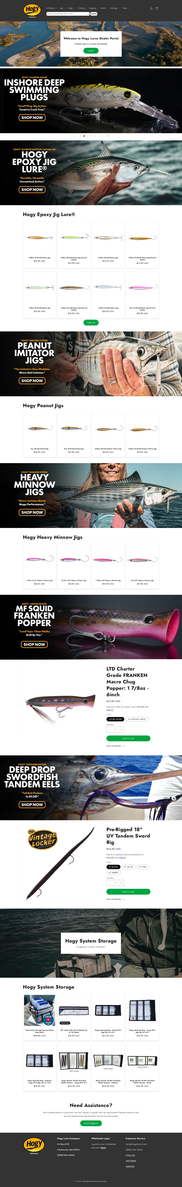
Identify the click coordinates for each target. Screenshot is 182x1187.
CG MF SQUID (115, 719)
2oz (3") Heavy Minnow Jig (142, 580)
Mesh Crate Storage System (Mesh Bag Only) (39, 1031)
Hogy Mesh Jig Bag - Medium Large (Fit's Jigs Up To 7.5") (40, 1082)
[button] (51, 8)
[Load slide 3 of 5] (88, 136)
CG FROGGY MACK (137, 719)
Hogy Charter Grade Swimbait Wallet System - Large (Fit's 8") (74, 1082)
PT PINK (142, 867)
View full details (114, 746)
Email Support (91, 1123)
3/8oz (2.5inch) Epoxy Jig (39, 258)
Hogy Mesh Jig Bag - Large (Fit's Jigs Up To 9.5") (142, 1031)
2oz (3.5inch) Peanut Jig (74, 449)
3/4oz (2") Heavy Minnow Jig (74, 580)
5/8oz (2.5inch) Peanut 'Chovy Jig (142, 449)
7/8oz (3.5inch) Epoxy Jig (39, 308)
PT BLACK (113, 867)
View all (91, 322)
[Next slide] (101, 136)
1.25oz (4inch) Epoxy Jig (108, 308)
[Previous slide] (74, 136)
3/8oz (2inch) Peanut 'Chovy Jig (108, 449)
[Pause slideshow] (107, 136)
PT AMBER (113, 872)
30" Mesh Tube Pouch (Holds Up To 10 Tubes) (74, 1031)
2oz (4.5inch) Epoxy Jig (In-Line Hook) (142, 309)
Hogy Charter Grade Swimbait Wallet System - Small (142, 1082)
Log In (91, 50)
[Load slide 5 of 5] (95, 136)
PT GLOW (128, 867)
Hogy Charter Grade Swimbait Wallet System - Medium (108, 1082)
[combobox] (68, 14)
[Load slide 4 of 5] (91, 136)
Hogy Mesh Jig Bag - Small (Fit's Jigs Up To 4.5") (108, 1031)
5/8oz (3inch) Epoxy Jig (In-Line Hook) (74, 259)
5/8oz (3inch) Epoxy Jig (108, 258)
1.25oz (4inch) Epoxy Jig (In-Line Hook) (73, 309)
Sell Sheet (131, 1160)
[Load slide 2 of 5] (84, 136)
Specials (130, 1166)
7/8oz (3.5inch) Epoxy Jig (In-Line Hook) (142, 259)
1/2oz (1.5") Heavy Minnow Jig (39, 580)
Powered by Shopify (99, 1181)
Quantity (110, 725)
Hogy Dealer (86, 1181)
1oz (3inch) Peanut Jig (39, 449)
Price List (130, 1155)
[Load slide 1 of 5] (80, 136)
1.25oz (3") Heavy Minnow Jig (108, 580)
